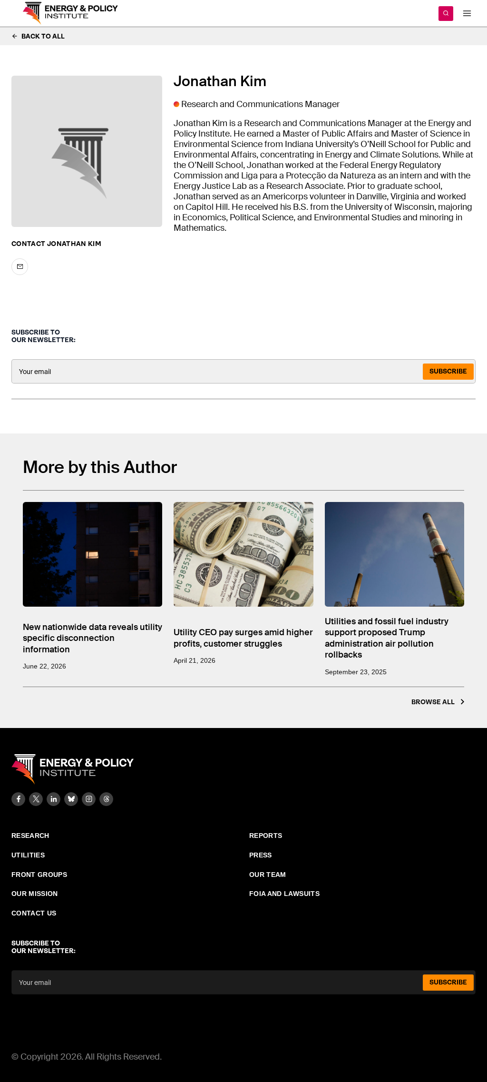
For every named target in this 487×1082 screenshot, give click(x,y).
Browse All (433, 701)
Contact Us (34, 913)
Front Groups (39, 874)
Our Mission (34, 893)
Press (260, 855)
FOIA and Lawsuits (284, 893)
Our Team (267, 874)
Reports (265, 835)
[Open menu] (467, 13)
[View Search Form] (445, 13)
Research (30, 835)
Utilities (28, 855)
